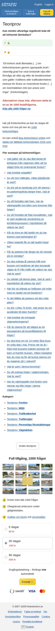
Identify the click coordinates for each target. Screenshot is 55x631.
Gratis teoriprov (27, 446)
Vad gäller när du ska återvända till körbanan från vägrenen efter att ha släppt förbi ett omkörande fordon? (27, 163)
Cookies (46, 616)
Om (45, 611)
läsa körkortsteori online (32, 138)
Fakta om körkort (32, 611)
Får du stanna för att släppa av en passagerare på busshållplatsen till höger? (26, 331)
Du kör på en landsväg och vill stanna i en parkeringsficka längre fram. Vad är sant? (28, 191)
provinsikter (38, 517)
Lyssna (16, 621)
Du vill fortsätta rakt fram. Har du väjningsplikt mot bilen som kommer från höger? (29, 205)
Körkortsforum (15, 611)
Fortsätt (26, 581)
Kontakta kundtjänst (32, 621)
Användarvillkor (13, 616)
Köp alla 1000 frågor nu (17, 108)
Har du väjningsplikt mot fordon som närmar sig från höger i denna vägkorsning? (27, 385)
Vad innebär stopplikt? (19, 172)
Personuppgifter (31, 616)
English (38, 4)
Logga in (49, 4)
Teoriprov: (17, 402)
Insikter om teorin (17, 517)
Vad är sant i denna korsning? (23, 366)
